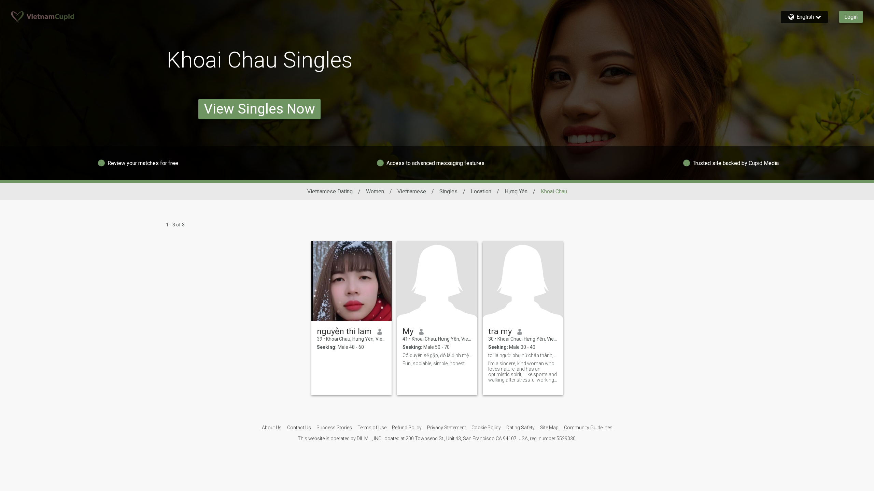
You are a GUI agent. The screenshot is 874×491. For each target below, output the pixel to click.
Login (851, 17)
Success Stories (334, 427)
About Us (272, 427)
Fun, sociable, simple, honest (434, 363)
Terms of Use (371, 427)
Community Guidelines (588, 427)
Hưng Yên (516, 191)
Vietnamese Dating (330, 191)
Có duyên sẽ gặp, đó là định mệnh (437, 355)
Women (375, 191)
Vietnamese (411, 191)
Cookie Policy (486, 427)
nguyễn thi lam (344, 331)
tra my (500, 331)
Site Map (549, 427)
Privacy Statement (446, 427)
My (408, 331)
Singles (448, 191)
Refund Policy (407, 427)
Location (481, 191)
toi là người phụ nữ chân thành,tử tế (523, 355)
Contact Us (299, 427)
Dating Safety (520, 427)
